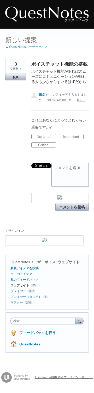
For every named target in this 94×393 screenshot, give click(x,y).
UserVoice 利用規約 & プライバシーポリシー (64, 377)
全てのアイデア (21, 274)
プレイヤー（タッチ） (26, 297)
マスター (16, 302)
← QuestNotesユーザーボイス (26, 47)
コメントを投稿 (72, 207)
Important (73, 136)
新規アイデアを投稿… (26, 268)
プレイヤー (18, 291)
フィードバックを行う (37, 333)
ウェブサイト (69, 262)
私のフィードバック (24, 279)
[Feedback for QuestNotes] (47, 14)
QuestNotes (29, 344)
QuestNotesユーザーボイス (33, 262)
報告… (81, 99)
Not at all (46, 136)
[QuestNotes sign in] (60, 198)
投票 (16, 77)
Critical (47, 145)
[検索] (79, 321)
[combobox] (44, 321)
